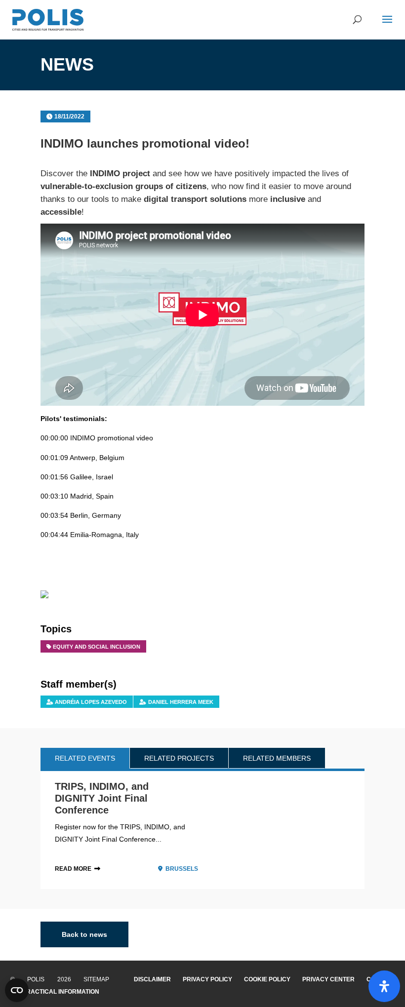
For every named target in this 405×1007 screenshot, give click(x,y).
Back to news (84, 934)
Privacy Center (328, 979)
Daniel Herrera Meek (180, 702)
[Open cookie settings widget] (17, 990)
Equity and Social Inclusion (96, 647)
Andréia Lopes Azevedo (91, 702)
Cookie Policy (267, 979)
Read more (73, 868)
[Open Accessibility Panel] (384, 986)
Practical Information (60, 991)
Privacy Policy (207, 979)
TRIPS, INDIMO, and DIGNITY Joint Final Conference (102, 798)
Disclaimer (152, 979)
